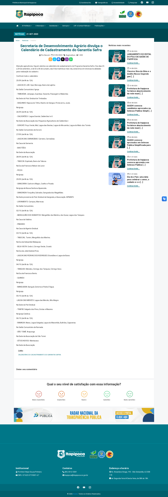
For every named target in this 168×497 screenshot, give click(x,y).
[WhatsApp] (71, 59)
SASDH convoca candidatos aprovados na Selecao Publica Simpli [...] (139, 108)
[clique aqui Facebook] (78, 487)
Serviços (65, 26)
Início (18, 40)
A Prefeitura (26, 26)
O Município (40, 26)
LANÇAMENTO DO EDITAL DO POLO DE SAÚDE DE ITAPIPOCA (139, 57)
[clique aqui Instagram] (90, 487)
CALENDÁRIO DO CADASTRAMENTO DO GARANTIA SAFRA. (39, 355)
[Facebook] (58, 59)
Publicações (99, 26)
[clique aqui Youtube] (84, 487)
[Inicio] (17, 26)
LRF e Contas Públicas (82, 26)
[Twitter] (63, 59)
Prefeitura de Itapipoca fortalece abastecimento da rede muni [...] (139, 91)
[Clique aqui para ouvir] (67, 59)
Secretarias (53, 26)
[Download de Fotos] (54, 59)
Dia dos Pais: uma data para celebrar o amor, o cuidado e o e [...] (138, 179)
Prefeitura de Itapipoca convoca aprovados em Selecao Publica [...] (138, 162)
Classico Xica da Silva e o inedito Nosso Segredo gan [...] (139, 74)
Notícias (25, 40)
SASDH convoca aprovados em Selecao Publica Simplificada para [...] (139, 144)
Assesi (75, 494)
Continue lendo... (133, 63)
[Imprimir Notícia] (50, 59)
